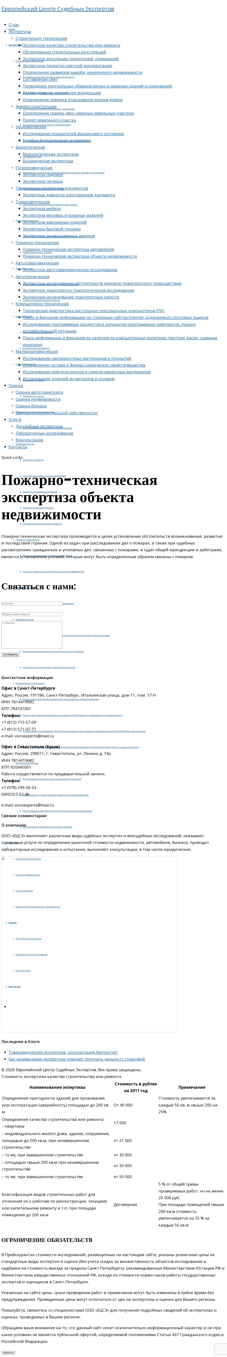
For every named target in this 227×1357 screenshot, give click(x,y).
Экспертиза (20, 31)
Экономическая (31, 126)
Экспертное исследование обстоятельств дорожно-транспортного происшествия (102, 283)
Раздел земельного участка (49, 120)
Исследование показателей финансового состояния (73, 133)
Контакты (18, 446)
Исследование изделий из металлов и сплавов (68, 378)
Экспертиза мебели (42, 208)
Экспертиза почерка (43, 181)
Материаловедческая (37, 351)
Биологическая (30, 147)
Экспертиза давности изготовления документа (69, 195)
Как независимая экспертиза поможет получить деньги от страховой (77, 1059)
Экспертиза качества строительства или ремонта (71, 45)
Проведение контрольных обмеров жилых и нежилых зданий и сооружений (97, 86)
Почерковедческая (34, 167)
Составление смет (40, 79)
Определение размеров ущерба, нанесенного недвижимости (82, 72)
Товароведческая (33, 201)
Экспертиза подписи (43, 174)
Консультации (29, 440)
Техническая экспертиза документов (52, 188)
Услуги (15, 419)
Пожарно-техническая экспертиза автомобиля (68, 249)
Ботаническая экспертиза (48, 160)
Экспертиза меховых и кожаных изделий (63, 215)
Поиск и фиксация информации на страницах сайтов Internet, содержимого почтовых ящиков (115, 317)
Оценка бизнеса (31, 405)
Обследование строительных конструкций (64, 52)
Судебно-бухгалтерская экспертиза (57, 140)
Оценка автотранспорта (39, 392)
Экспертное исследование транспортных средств (71, 297)
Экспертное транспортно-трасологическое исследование (78, 290)
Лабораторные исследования (44, 433)
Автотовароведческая (37, 263)
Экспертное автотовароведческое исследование (70, 269)
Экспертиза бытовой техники (52, 229)
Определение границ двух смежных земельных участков (78, 113)
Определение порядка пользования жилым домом (73, 99)
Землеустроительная (36, 106)
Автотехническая (32, 276)
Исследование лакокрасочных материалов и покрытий (77, 358)
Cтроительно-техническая (41, 38)
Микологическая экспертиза (51, 154)
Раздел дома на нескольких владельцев (62, 92)
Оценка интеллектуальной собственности (57, 412)
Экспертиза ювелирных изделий (55, 222)
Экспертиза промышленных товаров (59, 235)
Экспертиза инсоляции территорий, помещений (71, 58)
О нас (14, 24)
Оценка (16, 385)
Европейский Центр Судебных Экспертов (57, 8)
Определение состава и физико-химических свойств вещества (84, 365)
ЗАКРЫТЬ (8, 1353)
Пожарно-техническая (37, 242)
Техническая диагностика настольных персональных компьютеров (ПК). (94, 310)
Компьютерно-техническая (42, 303)
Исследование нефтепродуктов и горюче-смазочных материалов (87, 371)
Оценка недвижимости (38, 399)
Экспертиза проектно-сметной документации (67, 65)
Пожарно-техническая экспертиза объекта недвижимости (80, 256)
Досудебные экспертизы (39, 426)
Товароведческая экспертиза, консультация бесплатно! (63, 1052)
